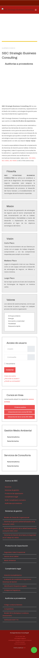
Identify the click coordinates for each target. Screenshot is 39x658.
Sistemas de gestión (11, 490)
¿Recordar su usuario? (11, 378)
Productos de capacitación (13, 493)
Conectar (10, 370)
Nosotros (7, 487)
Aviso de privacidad (20, 642)
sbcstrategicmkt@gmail (20, 638)
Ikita (24, 647)
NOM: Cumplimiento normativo (15, 500)
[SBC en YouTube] (33, 3)
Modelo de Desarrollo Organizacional (16, 517)
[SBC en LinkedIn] (28, 3)
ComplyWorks (9, 609)
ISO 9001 (32, 158)
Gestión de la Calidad (11, 556)
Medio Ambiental (10, 560)
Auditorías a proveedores (13, 503)
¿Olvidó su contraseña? (12, 381)
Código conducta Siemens (13, 605)
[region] (19, 29)
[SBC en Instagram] (24, 3)
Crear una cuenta (10, 376)
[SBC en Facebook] (19, 3)
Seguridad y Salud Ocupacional (14, 552)
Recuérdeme (10, 363)
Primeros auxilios (20, 407)
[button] (19, 85)
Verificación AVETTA (11, 620)
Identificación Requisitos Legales (15, 586)
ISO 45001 (13, 160)
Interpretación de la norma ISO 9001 (20, 412)
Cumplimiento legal (11, 497)
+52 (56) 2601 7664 (20, 636)
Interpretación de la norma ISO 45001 (20, 417)
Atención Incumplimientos (13, 575)
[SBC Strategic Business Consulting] (18, 9)
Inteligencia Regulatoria (12, 590)
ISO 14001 (5, 160)
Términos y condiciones (20, 644)
